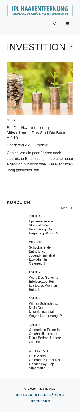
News (11, 120)
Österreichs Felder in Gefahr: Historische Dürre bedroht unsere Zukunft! (45, 336)
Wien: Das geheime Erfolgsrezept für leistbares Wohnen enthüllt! (43, 283)
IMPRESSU (40, 401)
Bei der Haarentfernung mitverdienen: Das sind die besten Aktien (38, 132)
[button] (55, 23)
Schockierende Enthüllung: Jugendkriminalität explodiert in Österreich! (42, 255)
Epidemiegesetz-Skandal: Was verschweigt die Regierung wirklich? (43, 227)
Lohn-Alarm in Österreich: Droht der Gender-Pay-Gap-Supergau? (44, 362)
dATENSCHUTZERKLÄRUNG (40, 395)
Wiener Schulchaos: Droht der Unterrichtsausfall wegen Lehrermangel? (45, 310)
